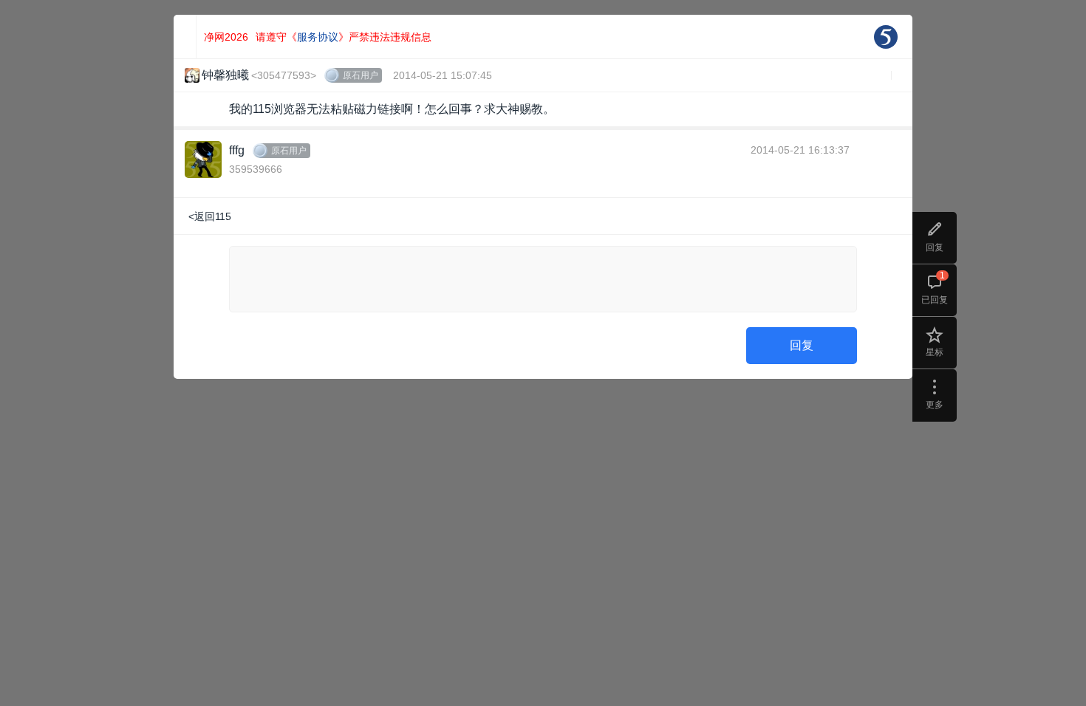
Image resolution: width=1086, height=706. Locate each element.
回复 (801, 345)
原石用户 (360, 75)
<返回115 (209, 216)
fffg (237, 150)
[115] (886, 37)
